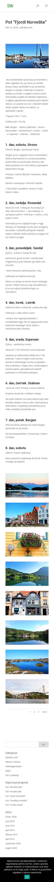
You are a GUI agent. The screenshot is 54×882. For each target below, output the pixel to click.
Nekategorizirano (13, 766)
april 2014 (10, 830)
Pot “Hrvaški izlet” (13, 791)
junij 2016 (10, 825)
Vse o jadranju (12, 775)
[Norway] (27, 644)
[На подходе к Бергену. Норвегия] (27, 703)
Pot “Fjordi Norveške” (15, 796)
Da (27, 877)
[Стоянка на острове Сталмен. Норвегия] (27, 68)
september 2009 (13, 843)
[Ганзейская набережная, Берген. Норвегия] (27, 527)
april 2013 (10, 839)
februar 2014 (11, 834)
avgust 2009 (11, 848)
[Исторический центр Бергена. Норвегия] (27, 615)
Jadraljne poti (26, 27)
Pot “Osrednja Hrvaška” (16, 800)
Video (8, 770)
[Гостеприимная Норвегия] (27, 556)
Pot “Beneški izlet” (13, 787)
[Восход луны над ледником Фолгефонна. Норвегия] (27, 497)
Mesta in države (12, 761)
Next (44, 711)
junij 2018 (10, 821)
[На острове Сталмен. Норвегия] (27, 674)
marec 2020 (11, 816)
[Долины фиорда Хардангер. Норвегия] (27, 585)
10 (38, 65)
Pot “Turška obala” (14, 804)
